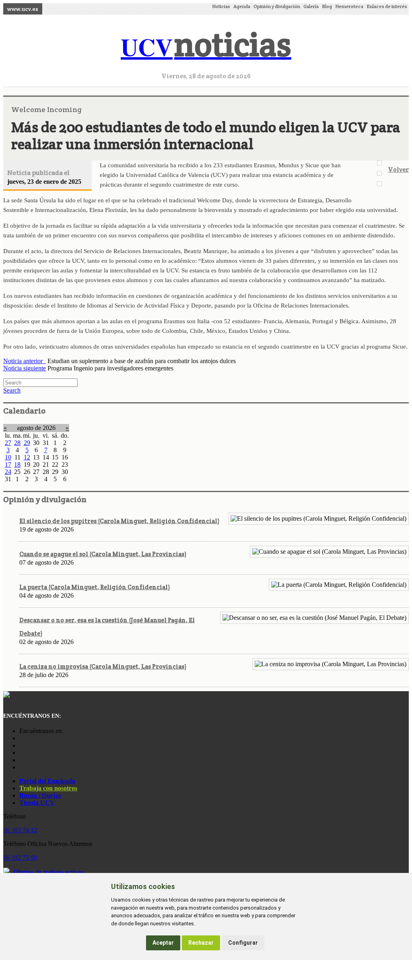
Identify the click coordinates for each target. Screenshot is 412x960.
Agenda (241, 6)
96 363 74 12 (20, 830)
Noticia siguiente (24, 368)
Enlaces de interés (387, 6)
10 (8, 457)
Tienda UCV (37, 802)
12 (27, 457)
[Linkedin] (21, 767)
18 (17, 464)
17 (8, 464)
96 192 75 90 (20, 857)
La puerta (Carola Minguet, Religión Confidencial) (94, 587)
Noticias (221, 6)
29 (27, 442)
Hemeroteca (349, 6)
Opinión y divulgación (276, 6)
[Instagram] (21, 738)
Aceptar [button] (163, 942)
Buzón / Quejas (40, 795)
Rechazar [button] (201, 942)
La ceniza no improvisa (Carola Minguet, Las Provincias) (102, 666)
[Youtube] (21, 752)
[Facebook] (21, 745)
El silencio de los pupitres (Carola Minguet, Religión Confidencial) (119, 521)
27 (8, 442)
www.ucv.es (22, 8)
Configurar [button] (243, 942)
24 (8, 471)
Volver (398, 169)
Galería (311, 6)
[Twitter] (21, 759)
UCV (206, 46)
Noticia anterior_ (24, 360)
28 (17, 442)
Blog (327, 6)
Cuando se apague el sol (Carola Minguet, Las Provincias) (102, 554)
